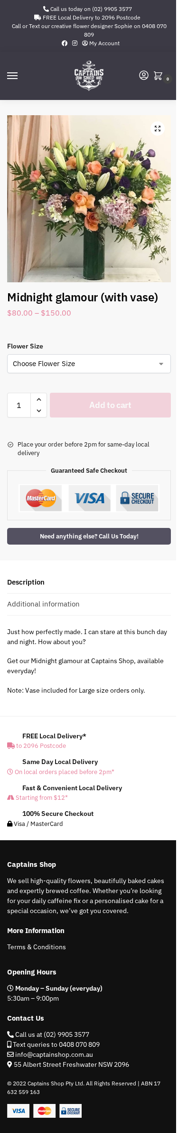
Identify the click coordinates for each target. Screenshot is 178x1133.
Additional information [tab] (43, 603)
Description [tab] (26, 581)
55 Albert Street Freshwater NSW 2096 (71, 1064)
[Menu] (21, 76)
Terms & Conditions (36, 947)
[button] (160, 76)
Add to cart (110, 404)
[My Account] (144, 76)
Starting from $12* (41, 798)
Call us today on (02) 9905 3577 (90, 8)
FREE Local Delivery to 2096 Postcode (91, 17)
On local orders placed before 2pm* (63, 772)
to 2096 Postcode (40, 746)
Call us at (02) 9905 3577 (51, 1034)
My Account (104, 43)
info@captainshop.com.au (53, 1054)
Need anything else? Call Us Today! (89, 536)
